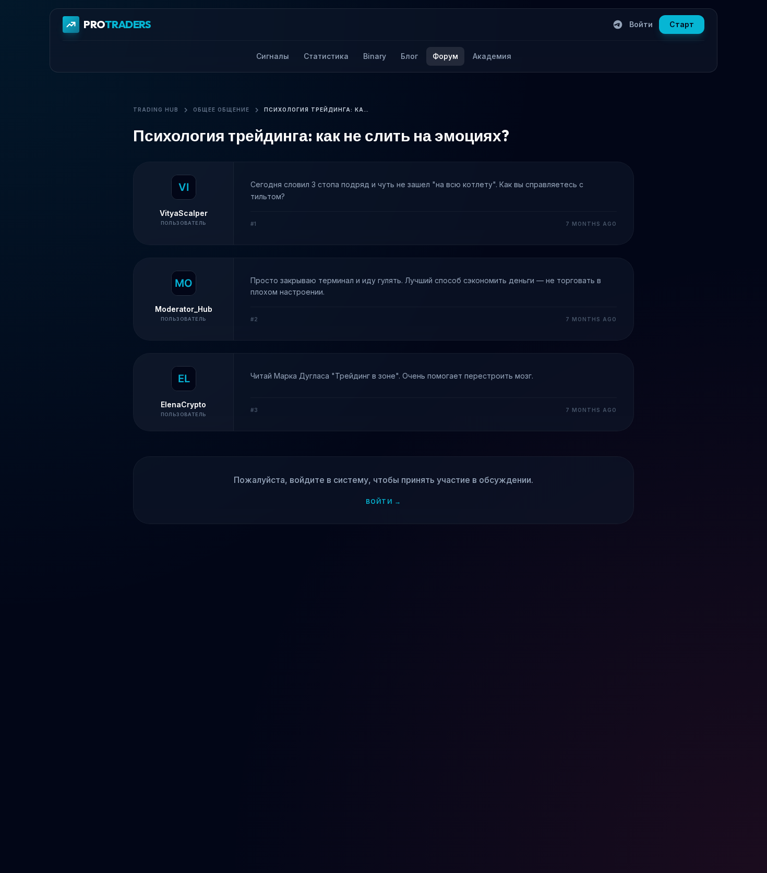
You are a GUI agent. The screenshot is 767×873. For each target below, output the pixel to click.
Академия (492, 56)
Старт (681, 24)
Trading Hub (155, 109)
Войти (641, 24)
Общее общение (221, 109)
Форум (445, 56)
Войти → (383, 501)
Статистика (326, 56)
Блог (409, 56)
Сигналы (272, 56)
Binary (374, 56)
